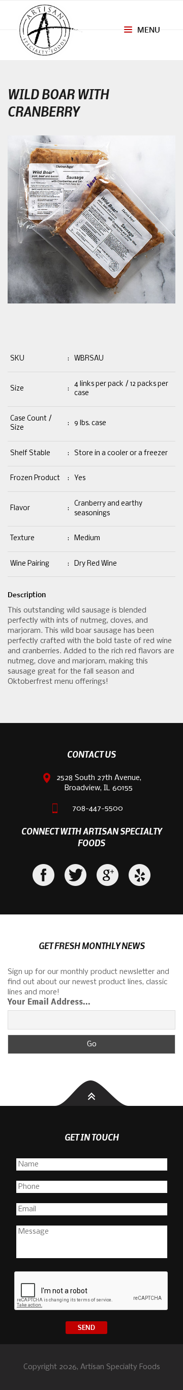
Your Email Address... (49, 1002)
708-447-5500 (97, 808)
